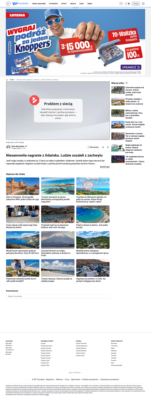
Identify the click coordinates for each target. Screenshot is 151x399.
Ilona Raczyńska (17, 146)
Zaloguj (135, 4)
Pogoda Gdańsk (45, 355)
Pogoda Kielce (45, 365)
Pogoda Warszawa (46, 346)
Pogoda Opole (80, 355)
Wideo (89, 4)
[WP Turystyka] (22, 3)
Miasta (73, 4)
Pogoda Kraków (45, 353)
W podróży (53, 4)
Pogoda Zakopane (46, 351)
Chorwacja (114, 346)
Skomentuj (94, 147)
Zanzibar (113, 358)
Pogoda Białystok (81, 351)
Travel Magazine (39, 4)
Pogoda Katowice (81, 343)
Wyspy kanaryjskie (116, 365)
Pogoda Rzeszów (81, 348)
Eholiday (8, 354)
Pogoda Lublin (45, 360)
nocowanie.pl (10, 350)
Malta (113, 348)
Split (112, 363)
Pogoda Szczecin (46, 358)
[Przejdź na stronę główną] (8, 5)
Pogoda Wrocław (46, 348)
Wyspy (64, 4)
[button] (127, 3)
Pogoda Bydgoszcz (81, 346)
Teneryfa (113, 355)
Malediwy (114, 351)
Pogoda (43, 343)
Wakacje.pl (9, 345)
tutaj (47, 394)
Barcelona (114, 343)
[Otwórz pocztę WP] (121, 3)
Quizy (81, 4)
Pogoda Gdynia (80, 353)
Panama (113, 360)
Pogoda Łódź (45, 363)
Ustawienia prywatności (109, 379)
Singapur (114, 353)
